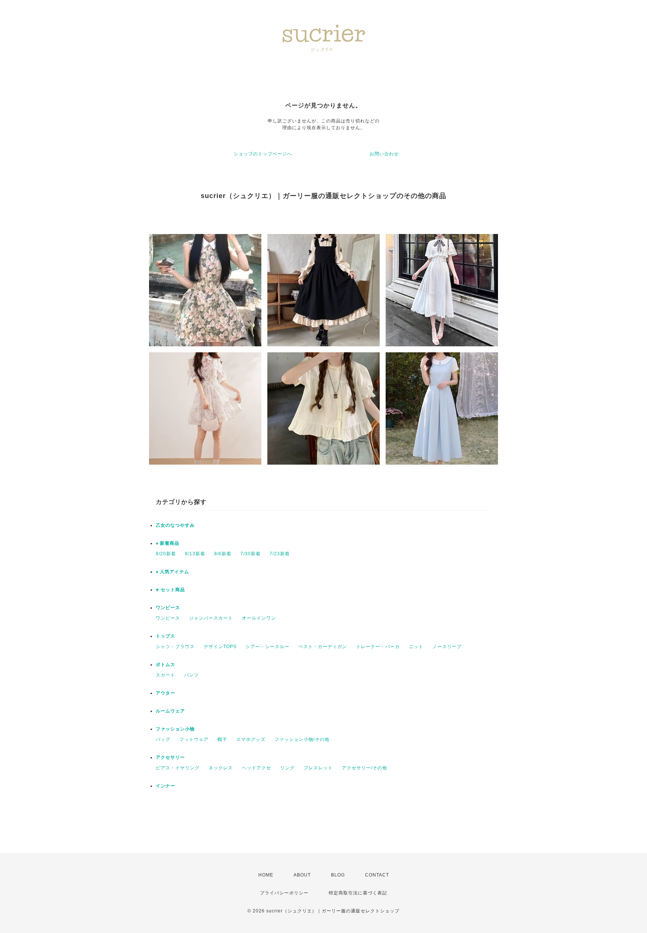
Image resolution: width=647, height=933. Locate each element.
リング (287, 768)
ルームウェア (170, 711)
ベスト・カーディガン (322, 646)
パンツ (191, 675)
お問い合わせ (384, 153)
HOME (265, 875)
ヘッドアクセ (256, 768)
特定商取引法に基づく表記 (358, 893)
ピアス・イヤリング (178, 768)
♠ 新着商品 (167, 543)
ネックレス (221, 768)
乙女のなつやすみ (175, 525)
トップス (165, 636)
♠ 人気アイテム (172, 571)
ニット (416, 646)
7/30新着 (250, 553)
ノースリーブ (447, 646)
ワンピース (168, 607)
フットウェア (194, 739)
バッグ (163, 739)
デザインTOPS (220, 646)
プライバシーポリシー (284, 893)
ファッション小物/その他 (301, 739)
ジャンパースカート (211, 618)
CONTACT (377, 875)
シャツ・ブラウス (175, 646)
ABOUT (302, 875)
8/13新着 (195, 553)
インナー (165, 785)
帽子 (222, 739)
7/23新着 (280, 553)
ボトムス (165, 664)
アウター (165, 693)
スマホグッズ (250, 739)
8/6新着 (222, 553)
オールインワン (259, 618)
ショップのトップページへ (263, 153)
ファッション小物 (175, 729)
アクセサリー (170, 757)
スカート (165, 675)
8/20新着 (166, 553)
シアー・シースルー (267, 646)
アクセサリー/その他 (364, 768)
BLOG (338, 875)
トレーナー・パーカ (378, 646)
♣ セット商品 (170, 589)
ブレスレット (318, 768)
